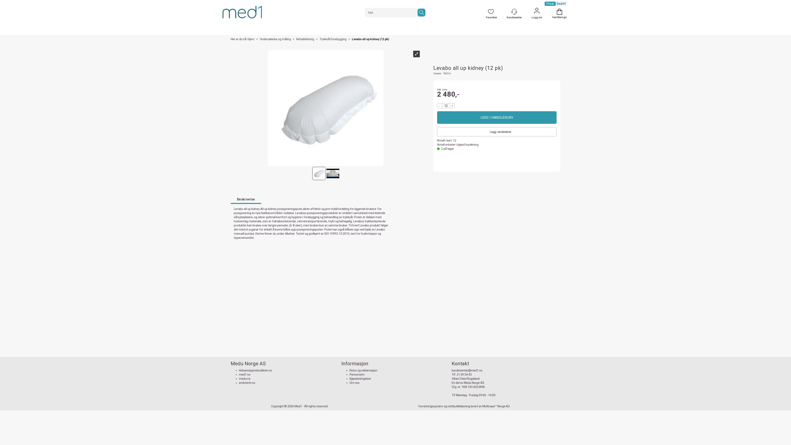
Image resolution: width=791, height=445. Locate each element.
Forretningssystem (431, 406)
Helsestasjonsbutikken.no (255, 370)
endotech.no (247, 382)
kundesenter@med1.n (466, 370)
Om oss (354, 382)
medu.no (244, 378)
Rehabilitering (305, 39)
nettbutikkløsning (459, 406)
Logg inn (537, 12)
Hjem (251, 39)
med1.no (244, 374)
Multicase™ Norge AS (496, 406)
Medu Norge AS (474, 382)
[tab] (246, 200)
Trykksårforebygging (332, 39)
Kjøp (497, 117)
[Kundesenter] (514, 12)
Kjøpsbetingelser (360, 378)
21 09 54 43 (464, 374)
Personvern (357, 374)
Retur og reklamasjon (363, 370)
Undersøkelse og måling (275, 39)
